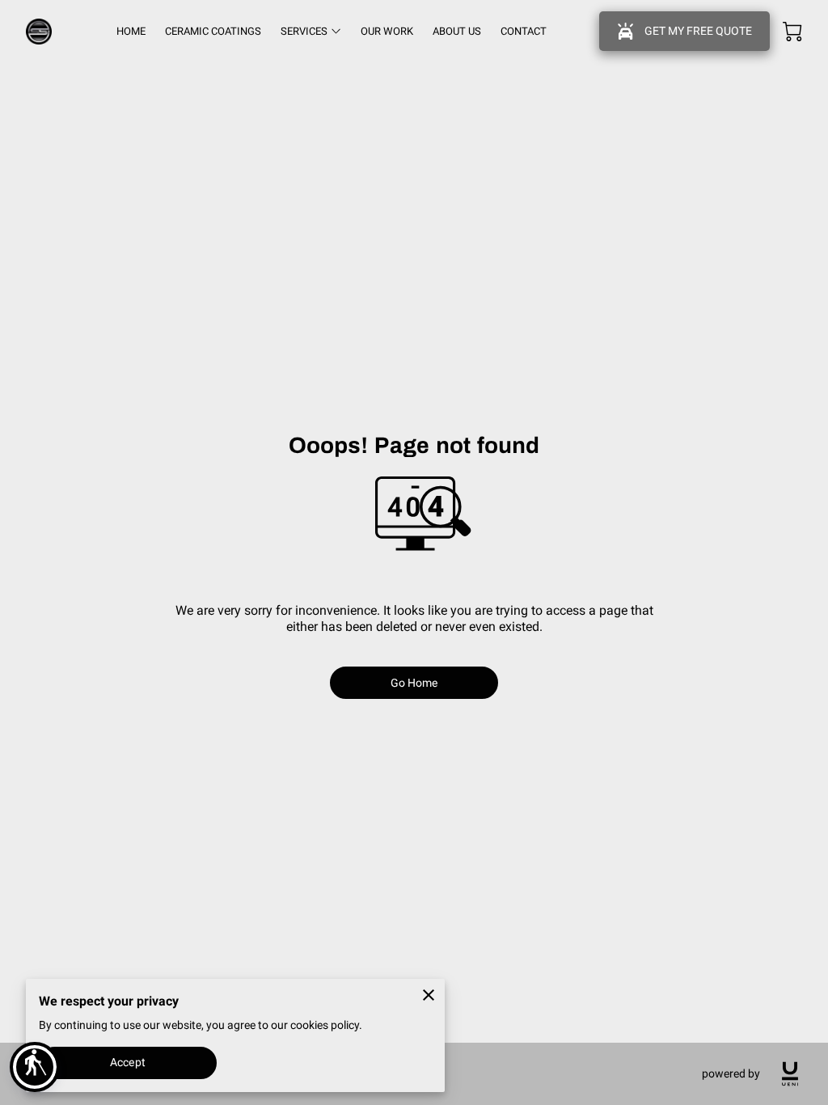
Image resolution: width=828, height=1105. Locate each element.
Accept (128, 1062)
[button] (35, 1067)
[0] (792, 31)
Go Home (414, 682)
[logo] (790, 1073)
